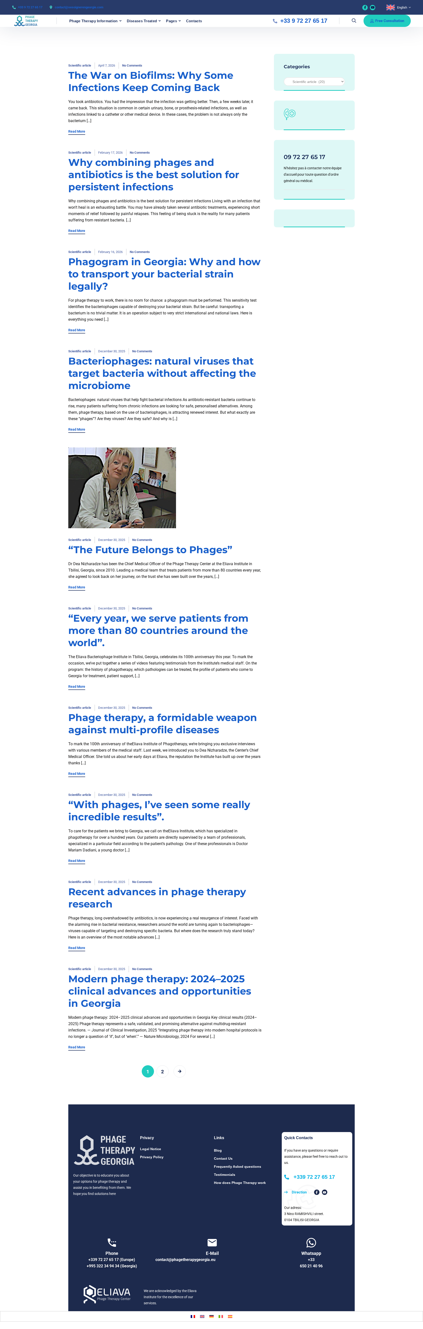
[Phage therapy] (28, 20)
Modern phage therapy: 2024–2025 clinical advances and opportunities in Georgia (159, 991)
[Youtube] (372, 7)
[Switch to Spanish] (230, 1316)
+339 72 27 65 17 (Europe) (111, 1259)
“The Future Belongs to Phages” (150, 550)
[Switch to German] (211, 1316)
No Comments (132, 65)
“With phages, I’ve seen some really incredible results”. (159, 811)
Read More (76, 131)
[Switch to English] (202, 1316)
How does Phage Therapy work (240, 1183)
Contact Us (223, 1158)
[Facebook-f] (316, 1192)
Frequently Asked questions (237, 1167)
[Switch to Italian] (220, 1316)
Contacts (194, 21)
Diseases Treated (142, 21)
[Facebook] (365, 7)
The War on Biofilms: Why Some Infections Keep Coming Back (150, 81)
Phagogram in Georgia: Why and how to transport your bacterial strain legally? (164, 274)
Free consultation (389, 21)
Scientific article (79, 65)
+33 (311, 1259)
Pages (171, 21)
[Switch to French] (193, 1316)
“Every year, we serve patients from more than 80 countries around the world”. (158, 630)
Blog (218, 1150)
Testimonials (224, 1175)
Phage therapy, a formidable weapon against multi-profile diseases (162, 723)
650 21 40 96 (311, 1266)
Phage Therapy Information (93, 21)
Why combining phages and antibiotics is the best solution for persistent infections (153, 174)
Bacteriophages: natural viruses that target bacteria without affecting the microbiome (162, 373)
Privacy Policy (152, 1157)
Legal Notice (150, 1149)
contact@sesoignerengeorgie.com (79, 7)
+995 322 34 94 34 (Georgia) (112, 1266)
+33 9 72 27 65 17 (30, 7)
